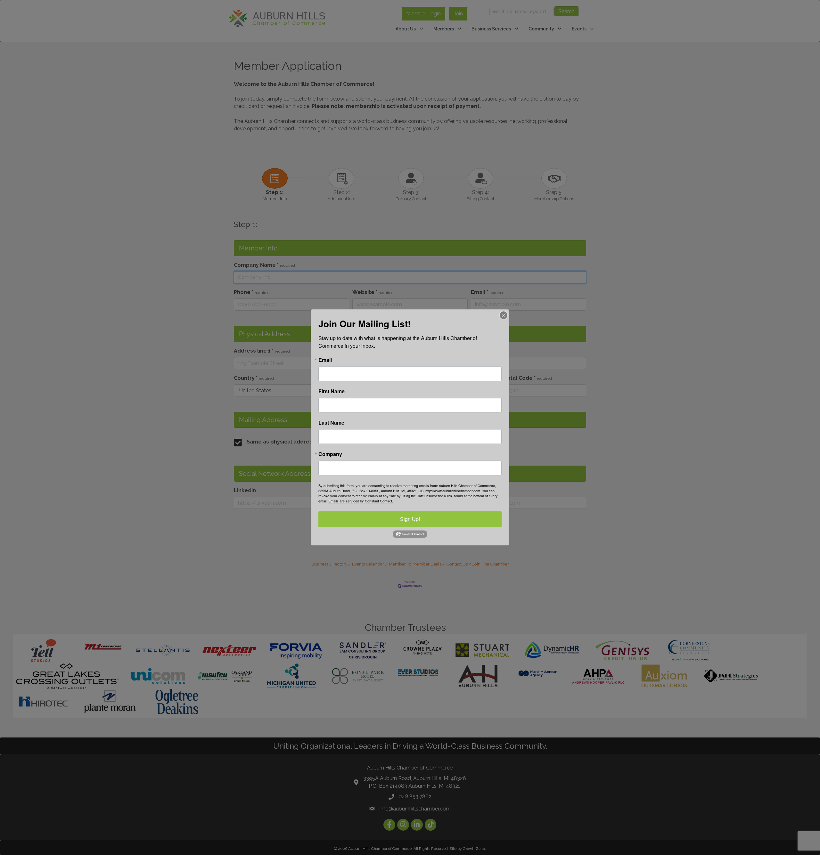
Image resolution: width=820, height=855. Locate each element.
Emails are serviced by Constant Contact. (360, 500)
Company (330, 454)
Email (325, 359)
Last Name (331, 422)
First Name (331, 391)
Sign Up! (410, 519)
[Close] (503, 315)
